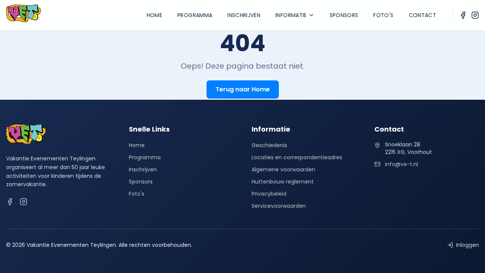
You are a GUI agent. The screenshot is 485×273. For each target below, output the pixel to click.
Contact (422, 15)
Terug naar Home (243, 89)
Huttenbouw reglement (283, 181)
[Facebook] (463, 15)
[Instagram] (475, 15)
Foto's (383, 15)
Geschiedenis (269, 145)
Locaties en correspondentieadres (297, 157)
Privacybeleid (269, 194)
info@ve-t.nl (401, 164)
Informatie (291, 15)
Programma (194, 15)
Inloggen (467, 245)
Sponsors (344, 15)
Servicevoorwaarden (279, 206)
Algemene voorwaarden (283, 169)
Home (154, 15)
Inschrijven (243, 15)
